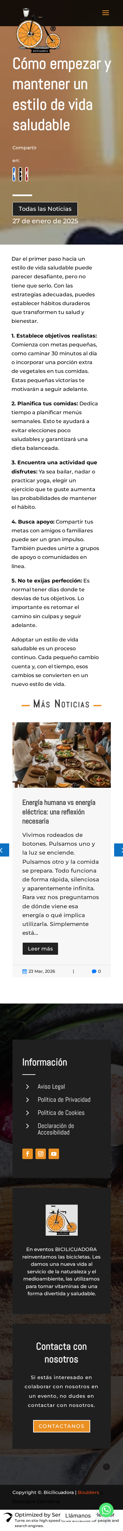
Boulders (88, 1492)
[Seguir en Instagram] (40, 1154)
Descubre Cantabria (36, 1501)
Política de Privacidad (64, 1099)
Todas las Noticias (45, 208)
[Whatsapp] (106, 1515)
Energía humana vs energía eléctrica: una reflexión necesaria (58, 811)
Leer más (40, 949)
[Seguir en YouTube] (54, 1154)
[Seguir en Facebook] (27, 1154)
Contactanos (62, 1426)
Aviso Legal (51, 1086)
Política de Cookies (61, 1112)
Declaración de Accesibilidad (56, 1128)
